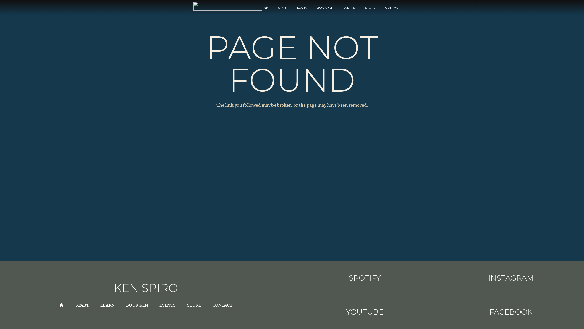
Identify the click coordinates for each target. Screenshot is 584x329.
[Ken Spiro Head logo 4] (227, 6)
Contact (222, 305)
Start (82, 305)
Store (194, 305)
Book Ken (137, 305)
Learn (107, 305)
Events (167, 305)
